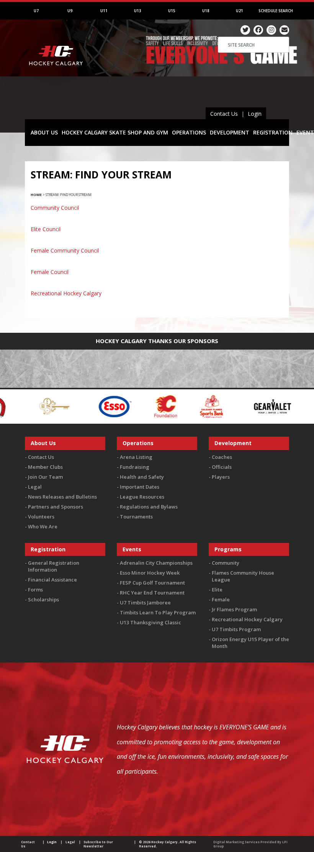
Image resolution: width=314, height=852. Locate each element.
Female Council (50, 271)
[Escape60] (23, 406)
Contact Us (224, 113)
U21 (239, 10)
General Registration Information (53, 566)
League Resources (142, 496)
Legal (35, 486)
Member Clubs (45, 466)
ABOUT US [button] (44, 132)
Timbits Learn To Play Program (158, 612)
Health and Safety (142, 476)
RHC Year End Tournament (152, 592)
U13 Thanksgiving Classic (150, 622)
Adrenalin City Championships (156, 562)
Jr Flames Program (234, 609)
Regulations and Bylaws (149, 506)
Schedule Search (275, 10)
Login (255, 113)
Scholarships (43, 599)
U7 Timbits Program (236, 629)
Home (36, 194)
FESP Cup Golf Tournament (152, 582)
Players (221, 476)
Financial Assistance (52, 579)
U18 (205, 10)
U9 (69, 10)
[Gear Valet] (242, 406)
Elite (217, 589)
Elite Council (46, 229)
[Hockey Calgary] (56, 75)
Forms (35, 589)
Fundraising (134, 466)
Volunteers (41, 516)
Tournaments (136, 516)
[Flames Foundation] (135, 406)
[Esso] (84, 406)
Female (221, 599)
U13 (137, 10)
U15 (171, 10)
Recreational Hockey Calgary (66, 293)
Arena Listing (136, 457)
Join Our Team (45, 476)
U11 (104, 10)
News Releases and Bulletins (62, 496)
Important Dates (139, 486)
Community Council (55, 207)
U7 (36, 10)
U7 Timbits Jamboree (145, 602)
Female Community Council (65, 250)
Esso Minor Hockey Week (150, 572)
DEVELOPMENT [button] (229, 132)
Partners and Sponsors (55, 506)
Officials (222, 466)
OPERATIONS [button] (189, 132)
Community (225, 562)
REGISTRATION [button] (273, 132)
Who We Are (42, 526)
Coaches (222, 457)
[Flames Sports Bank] (181, 406)
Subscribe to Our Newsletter (98, 844)
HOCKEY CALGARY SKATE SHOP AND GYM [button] (115, 132)
